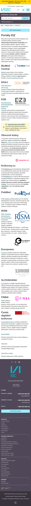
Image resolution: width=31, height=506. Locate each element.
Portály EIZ (17, 25)
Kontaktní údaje (9, 496)
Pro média (4, 470)
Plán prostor (4, 426)
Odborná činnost (5, 474)
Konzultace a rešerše (6, 445)
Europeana (4, 252)
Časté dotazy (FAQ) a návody (9, 441)
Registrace (4, 438)
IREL (6, 142)
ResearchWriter (5, 334)
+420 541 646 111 (24, 406)
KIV (13, 142)
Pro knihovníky (5, 468)
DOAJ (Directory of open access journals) (6, 87)
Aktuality (3, 481)
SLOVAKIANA (5, 283)
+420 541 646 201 (24, 400)
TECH (10, 142)
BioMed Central (5, 72)
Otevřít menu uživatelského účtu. (23, 9)
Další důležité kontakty (15, 411)
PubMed (7, 199)
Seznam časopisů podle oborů (15, 78)
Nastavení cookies (19, 498)
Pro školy (3, 466)
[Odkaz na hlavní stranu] (6, 10)
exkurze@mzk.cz (26, 402)
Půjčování (4, 440)
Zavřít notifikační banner (29, 1)
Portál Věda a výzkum (7, 353)
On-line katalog (5, 421)
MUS (16, 142)
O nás (2, 432)
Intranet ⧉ (26, 498)
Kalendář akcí (5, 428)
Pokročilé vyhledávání (6, 21)
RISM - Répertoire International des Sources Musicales (6, 216)
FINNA (3, 300)
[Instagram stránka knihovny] (15, 362)
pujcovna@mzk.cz (25, 396)
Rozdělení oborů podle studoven (10, 443)
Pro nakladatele (5, 472)
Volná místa (4, 430)
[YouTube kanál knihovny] (19, 362)
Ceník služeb (4, 451)
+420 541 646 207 (24, 394)
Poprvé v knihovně (6, 449)
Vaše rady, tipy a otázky (7, 455)
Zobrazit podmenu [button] (16, 30)
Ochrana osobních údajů (19, 496)
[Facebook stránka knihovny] (12, 362)
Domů (2, 25)
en (18, 9)
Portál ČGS (4, 343)
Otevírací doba (19, 6)
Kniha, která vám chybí (7, 453)
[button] (28, 9)
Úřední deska (4, 462)
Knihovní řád (4, 475)
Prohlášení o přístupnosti (8, 498)
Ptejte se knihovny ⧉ (6, 447)
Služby (3, 423)
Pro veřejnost (4, 464)
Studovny (3, 425)
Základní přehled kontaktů (8, 460)
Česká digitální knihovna (7, 322)
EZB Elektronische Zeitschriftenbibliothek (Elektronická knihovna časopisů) (7, 106)
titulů (10, 93)
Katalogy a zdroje (9, 25)
